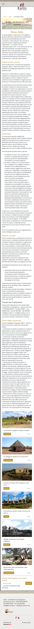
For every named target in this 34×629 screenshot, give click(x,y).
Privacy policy (26, 622)
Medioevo (6, 544)
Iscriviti (28, 583)
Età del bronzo (8, 460)
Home (5, 16)
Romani (6, 516)
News (10, 16)
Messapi (6, 488)
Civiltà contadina (8, 573)
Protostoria (7, 434)
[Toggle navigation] (3, 4)
